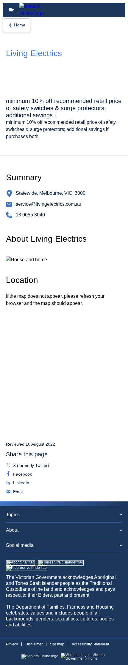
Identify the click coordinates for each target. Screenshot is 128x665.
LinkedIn (20, 483)
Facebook (22, 474)
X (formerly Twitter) (30, 466)
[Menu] (11, 10)
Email (18, 492)
